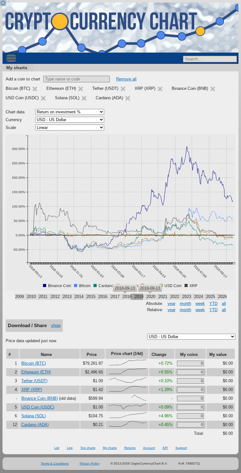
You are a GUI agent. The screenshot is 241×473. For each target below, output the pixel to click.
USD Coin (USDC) (37, 407)
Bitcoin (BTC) (33, 363)
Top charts (87, 448)
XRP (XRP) (31, 389)
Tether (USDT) (34, 380)
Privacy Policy (89, 463)
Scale (11, 127)
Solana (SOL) (33, 416)
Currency (14, 119)
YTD (213, 303)
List (56, 448)
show (56, 325)
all (224, 303)
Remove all (126, 79)
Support (181, 448)
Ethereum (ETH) (36, 372)
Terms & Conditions (55, 463)
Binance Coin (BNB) (39, 398)
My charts (16, 67)
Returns (130, 448)
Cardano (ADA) (35, 424)
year (171, 303)
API (165, 448)
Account (149, 448)
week (200, 303)
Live (70, 448)
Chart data (15, 112)
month (185, 303)
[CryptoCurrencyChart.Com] (120, 28)
